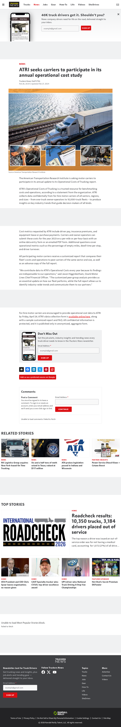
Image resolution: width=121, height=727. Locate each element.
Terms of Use (16, 718)
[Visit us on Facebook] (43, 672)
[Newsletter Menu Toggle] (117, 4)
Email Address (44, 346)
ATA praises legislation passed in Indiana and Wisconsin (72, 465)
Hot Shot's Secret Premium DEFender (105, 583)
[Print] (21, 369)
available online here (79, 316)
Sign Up (86, 28)
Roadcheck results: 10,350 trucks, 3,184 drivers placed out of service (94, 524)
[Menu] (3, 4)
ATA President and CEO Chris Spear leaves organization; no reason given (15, 585)
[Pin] (46, 369)
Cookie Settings (82, 718)
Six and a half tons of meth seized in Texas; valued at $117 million (44, 465)
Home (74, 511)
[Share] (27, 369)
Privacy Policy (29, 718)
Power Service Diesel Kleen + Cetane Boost (106, 464)
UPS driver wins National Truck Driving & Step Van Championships (74, 585)
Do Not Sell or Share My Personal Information (55, 718)
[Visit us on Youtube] (54, 672)
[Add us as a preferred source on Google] (52, 369)
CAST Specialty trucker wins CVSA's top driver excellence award (45, 585)
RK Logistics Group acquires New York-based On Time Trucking (14, 465)
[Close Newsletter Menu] (118, 14)
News (22, 63)
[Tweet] (40, 369)
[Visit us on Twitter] (49, 672)
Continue (63, 409)
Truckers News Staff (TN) (29, 81)
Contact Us (96, 718)
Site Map (107, 718)
